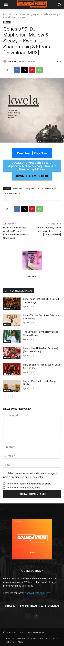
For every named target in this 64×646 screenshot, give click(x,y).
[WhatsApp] (39, 70)
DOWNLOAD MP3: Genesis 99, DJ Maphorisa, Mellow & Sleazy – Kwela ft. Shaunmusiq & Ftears (32, 166)
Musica (13, 14)
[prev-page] (5, 397)
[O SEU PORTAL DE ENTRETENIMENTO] (32, 4)
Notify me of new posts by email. (24, 487)
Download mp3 (49, 188)
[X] (24, 70)
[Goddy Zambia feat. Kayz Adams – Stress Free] (12, 320)
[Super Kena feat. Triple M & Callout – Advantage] (12, 303)
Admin (13, 61)
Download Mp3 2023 (13, 193)
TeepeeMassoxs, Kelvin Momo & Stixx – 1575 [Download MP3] (48, 231)
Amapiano (17, 188)
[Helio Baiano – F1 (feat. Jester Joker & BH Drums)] (12, 369)
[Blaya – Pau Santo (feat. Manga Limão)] (12, 386)
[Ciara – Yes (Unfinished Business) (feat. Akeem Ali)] (12, 353)
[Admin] (5, 61)
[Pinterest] (32, 70)
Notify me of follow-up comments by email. (29, 483)
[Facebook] (17, 70)
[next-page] (11, 397)
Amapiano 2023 (32, 188)
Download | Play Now (32, 153)
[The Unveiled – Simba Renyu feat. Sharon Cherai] (12, 336)
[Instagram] (36, 616)
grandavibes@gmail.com (37, 592)
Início (5, 14)
